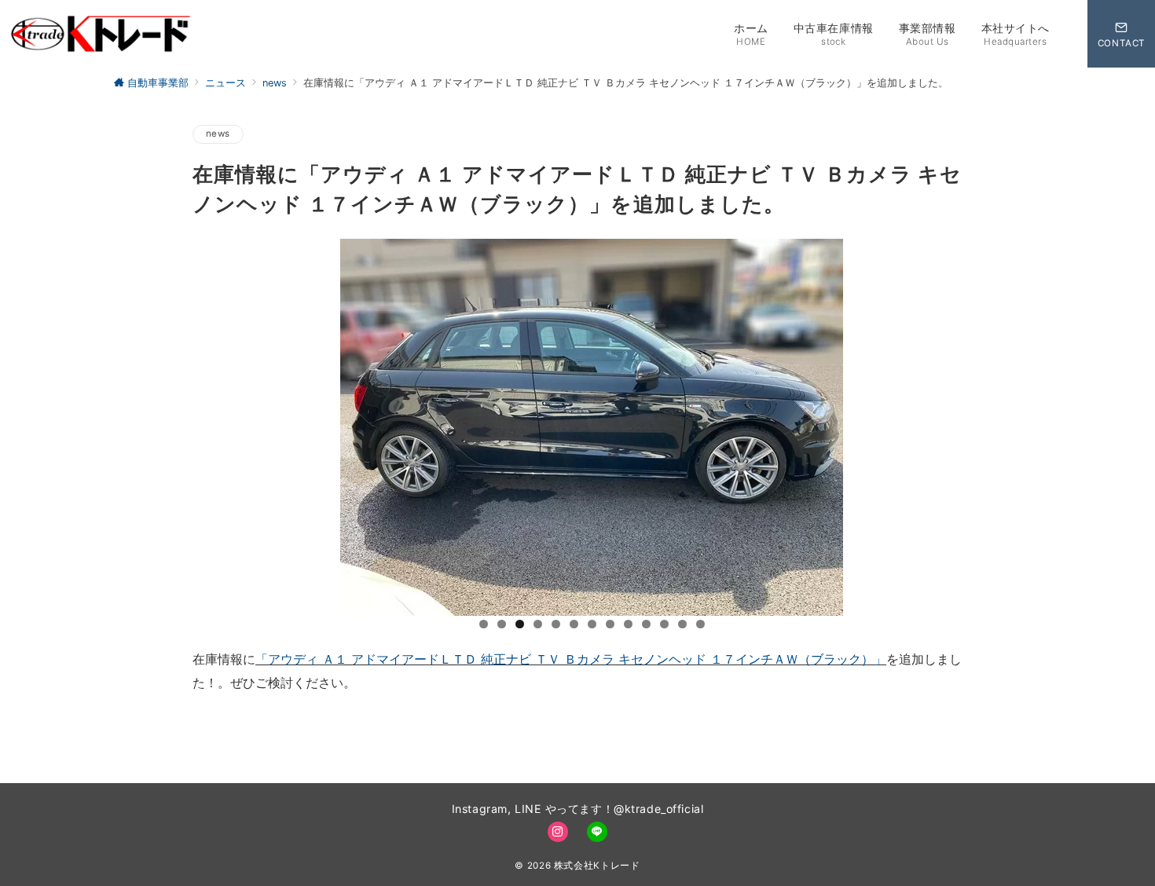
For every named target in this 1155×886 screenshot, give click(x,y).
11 (664, 624)
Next (919, 612)
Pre (250, 612)
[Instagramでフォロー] (558, 832)
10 (646, 624)
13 (700, 624)
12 (682, 624)
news (218, 133)
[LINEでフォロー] (597, 832)
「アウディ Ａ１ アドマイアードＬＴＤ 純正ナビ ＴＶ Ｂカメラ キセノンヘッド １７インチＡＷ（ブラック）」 (570, 659)
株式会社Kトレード (597, 865)
